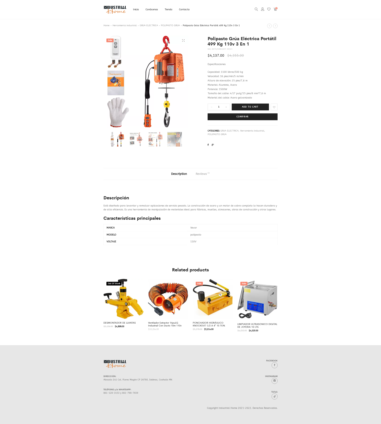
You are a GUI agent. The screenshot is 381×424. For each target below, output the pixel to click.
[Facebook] (275, 365)
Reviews (203, 174)
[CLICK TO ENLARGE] (183, 40)
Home (106, 25)
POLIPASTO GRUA (170, 25)
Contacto (184, 9)
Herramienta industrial (125, 25)
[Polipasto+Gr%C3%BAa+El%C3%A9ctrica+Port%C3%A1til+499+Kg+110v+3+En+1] (213, 145)
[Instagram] (275, 381)
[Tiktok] (275, 396)
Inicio (136, 9)
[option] (117, 139)
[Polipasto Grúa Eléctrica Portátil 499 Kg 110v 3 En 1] (208, 145)
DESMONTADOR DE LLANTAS (119, 322)
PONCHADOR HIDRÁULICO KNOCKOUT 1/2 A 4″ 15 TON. (209, 324)
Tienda (168, 9)
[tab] (179, 174)
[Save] (274, 107)
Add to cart (250, 107)
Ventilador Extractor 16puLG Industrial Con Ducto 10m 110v (165, 324)
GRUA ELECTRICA (149, 25)
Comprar (242, 116)
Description (179, 174)
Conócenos (152, 9)
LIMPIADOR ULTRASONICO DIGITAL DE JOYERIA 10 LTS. (257, 325)
